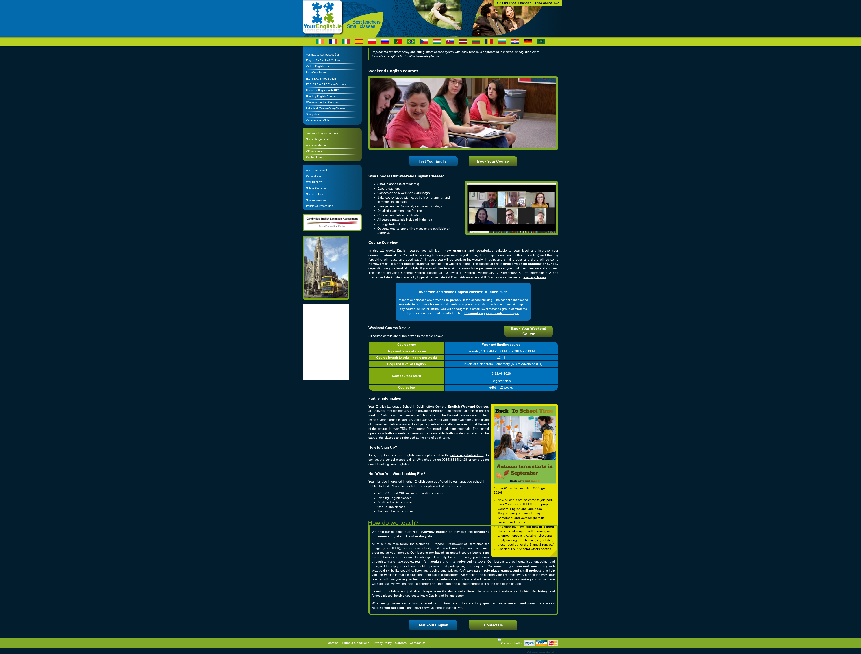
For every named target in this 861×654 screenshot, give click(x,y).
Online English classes (320, 66)
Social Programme (317, 139)
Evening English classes (394, 498)
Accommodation (316, 145)
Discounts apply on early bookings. (491, 313)
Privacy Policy (382, 643)
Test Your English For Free (322, 133)
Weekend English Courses (322, 102)
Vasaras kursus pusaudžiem (323, 54)
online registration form (466, 455)
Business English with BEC (322, 90)
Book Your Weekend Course (528, 331)
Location (332, 643)
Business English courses (395, 511)
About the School (316, 170)
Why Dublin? (314, 182)
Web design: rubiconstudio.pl (540, 652)
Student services (316, 200)
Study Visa (312, 114)
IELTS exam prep (535, 504)
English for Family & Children (323, 60)
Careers (401, 643)
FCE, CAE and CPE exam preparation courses (410, 493)
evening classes (535, 277)
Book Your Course (493, 161)
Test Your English (434, 161)
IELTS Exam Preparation (321, 78)
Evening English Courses (321, 96)
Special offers (314, 194)
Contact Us (493, 625)
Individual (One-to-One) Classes (325, 108)
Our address (313, 176)
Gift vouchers (314, 151)
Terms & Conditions (355, 643)
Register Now (501, 381)
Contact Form (314, 157)
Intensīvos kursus (316, 72)
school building (481, 300)
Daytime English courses (394, 502)
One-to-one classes (391, 507)
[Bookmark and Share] (510, 643)
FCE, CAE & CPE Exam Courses (326, 84)
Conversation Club (317, 120)
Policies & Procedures (319, 206)
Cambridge (513, 504)
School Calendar (316, 188)
